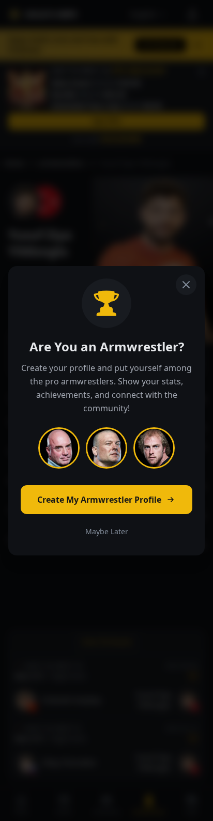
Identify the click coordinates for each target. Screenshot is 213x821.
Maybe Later (106, 531)
